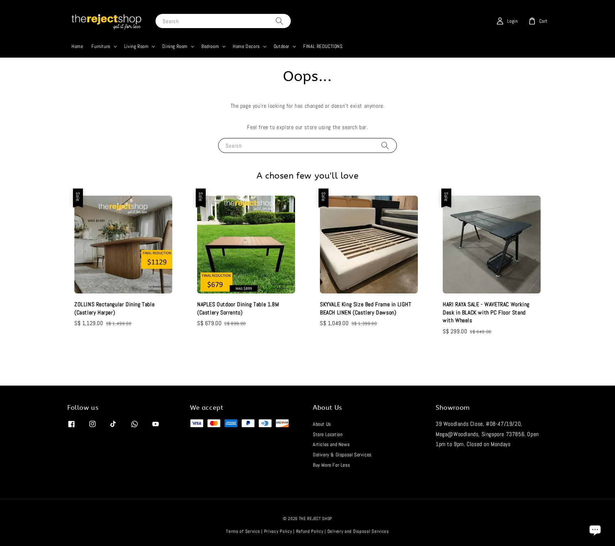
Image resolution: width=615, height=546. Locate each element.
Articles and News (331, 444)
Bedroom (210, 46)
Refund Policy (310, 531)
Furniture (100, 46)
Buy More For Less (331, 465)
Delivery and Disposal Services (358, 531)
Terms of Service (243, 531)
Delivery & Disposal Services (342, 454)
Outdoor (281, 46)
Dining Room (175, 46)
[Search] (279, 21)
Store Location (327, 434)
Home (77, 46)
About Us (322, 424)
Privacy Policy (278, 531)
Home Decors (246, 46)
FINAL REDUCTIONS (323, 46)
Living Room (136, 46)
